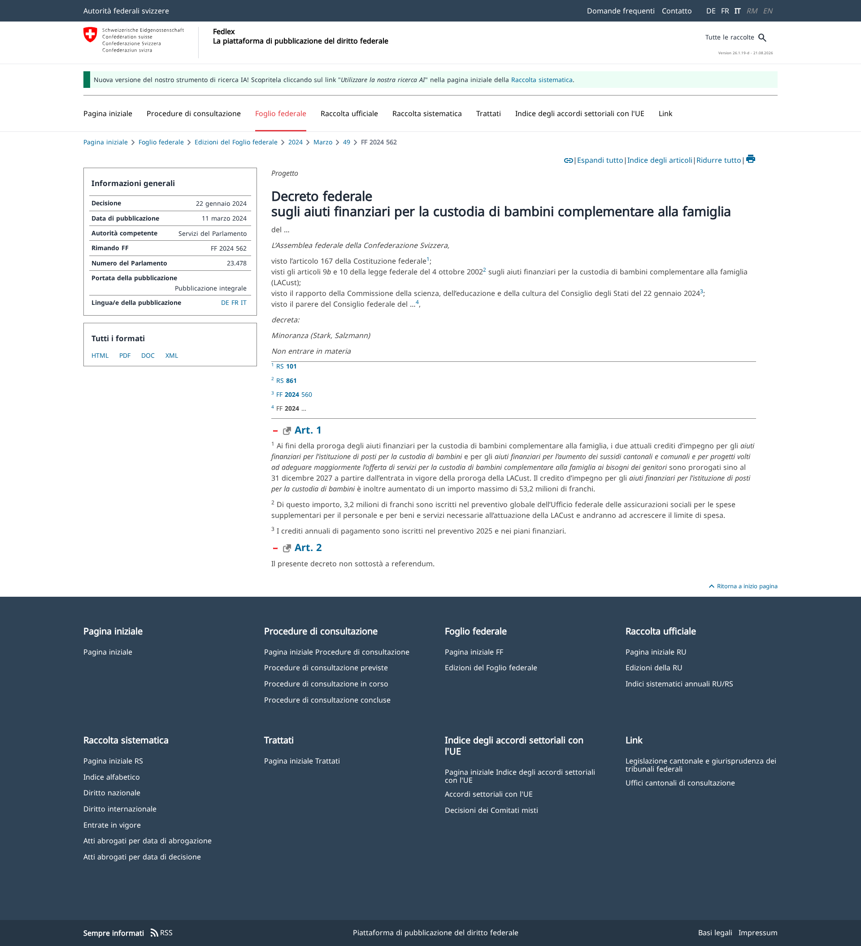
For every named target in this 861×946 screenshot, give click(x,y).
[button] (193, 113)
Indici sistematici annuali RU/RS (679, 683)
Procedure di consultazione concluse (327, 699)
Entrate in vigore (112, 824)
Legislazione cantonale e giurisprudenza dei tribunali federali (701, 764)
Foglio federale (161, 142)
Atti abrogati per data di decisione (142, 856)
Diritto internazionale (120, 808)
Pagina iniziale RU (656, 651)
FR (725, 11)
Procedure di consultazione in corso (326, 683)
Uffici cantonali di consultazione (680, 782)
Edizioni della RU (654, 667)
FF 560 (294, 394)
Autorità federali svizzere (126, 11)
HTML (100, 355)
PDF (124, 355)
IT (738, 11)
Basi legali (715, 932)
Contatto (677, 11)
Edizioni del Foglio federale (236, 142)
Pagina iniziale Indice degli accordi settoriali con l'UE (520, 775)
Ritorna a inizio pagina (742, 586)
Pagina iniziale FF (474, 651)
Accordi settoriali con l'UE (489, 793)
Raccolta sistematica (542, 79)
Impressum (758, 932)
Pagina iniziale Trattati (302, 760)
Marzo (322, 142)
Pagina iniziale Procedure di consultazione (336, 651)
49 (346, 142)
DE (711, 11)
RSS (161, 933)
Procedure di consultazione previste (326, 667)
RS (286, 366)
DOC (148, 355)
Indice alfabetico (111, 776)
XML (171, 355)
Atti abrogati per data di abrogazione (147, 840)
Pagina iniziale (105, 142)
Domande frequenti (621, 11)
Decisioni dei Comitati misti (491, 810)
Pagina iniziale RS (113, 760)
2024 (295, 142)
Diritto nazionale (111, 792)
